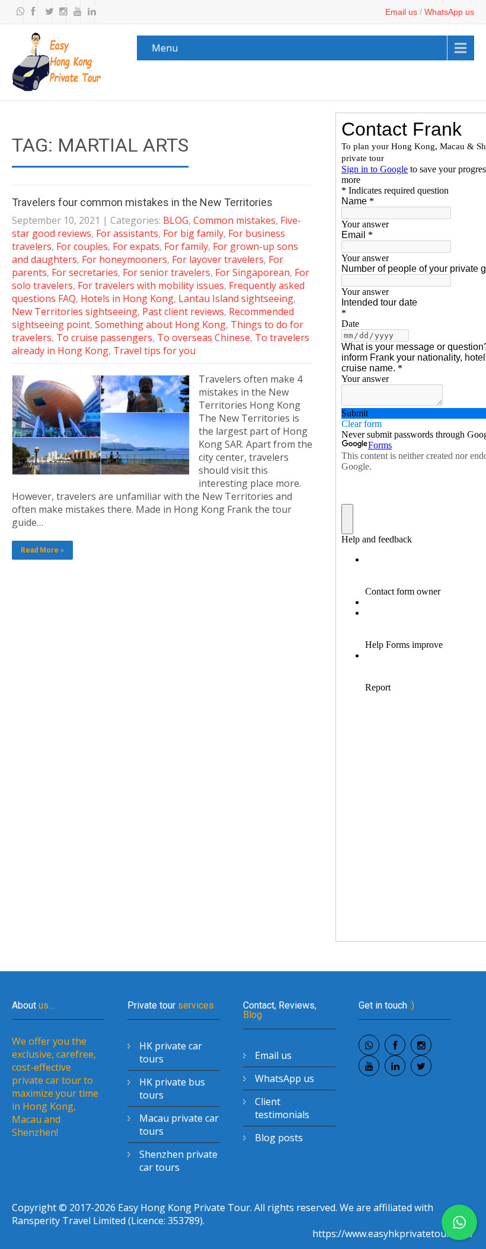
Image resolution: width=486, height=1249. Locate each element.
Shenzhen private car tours (178, 1161)
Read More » (42, 550)
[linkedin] (89, 12)
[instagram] (60, 12)
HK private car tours (170, 1052)
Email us (401, 12)
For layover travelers (218, 259)
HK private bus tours (172, 1088)
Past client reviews (183, 311)
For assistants (127, 233)
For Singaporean (252, 272)
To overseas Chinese (203, 337)
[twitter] (46, 12)
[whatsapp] (18, 12)
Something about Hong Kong (160, 324)
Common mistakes (234, 220)
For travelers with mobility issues (151, 285)
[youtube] (75, 12)
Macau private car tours (179, 1125)
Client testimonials (282, 1108)
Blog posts (279, 1137)
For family (186, 246)
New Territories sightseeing (75, 311)
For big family (193, 233)
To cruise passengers (104, 337)
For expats (136, 246)
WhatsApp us (449, 12)
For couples (82, 246)
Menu (165, 47)
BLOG (175, 220)
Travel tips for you (154, 350)
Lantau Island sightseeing (235, 298)
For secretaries (85, 272)
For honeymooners (124, 259)
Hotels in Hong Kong (127, 298)
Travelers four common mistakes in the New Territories (142, 202)
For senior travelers (166, 272)
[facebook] (32, 12)
